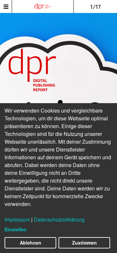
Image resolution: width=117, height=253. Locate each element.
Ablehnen (30, 242)
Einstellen (16, 229)
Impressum (17, 219)
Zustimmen (84, 242)
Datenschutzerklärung (59, 219)
